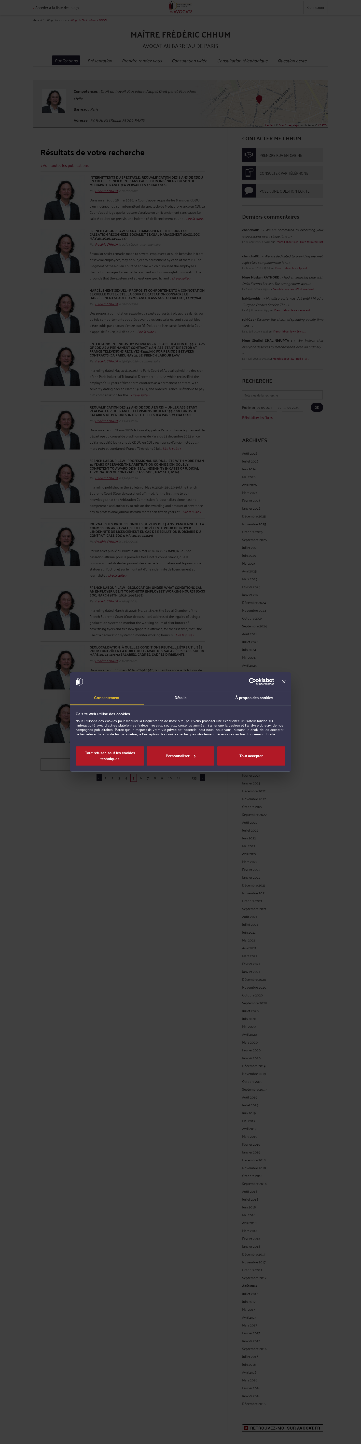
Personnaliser (178, 756)
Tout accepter (251, 756)
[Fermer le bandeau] (284, 681)
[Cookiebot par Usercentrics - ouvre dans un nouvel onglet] (252, 681)
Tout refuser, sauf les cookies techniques (110, 756)
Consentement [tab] (106, 698)
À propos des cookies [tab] (254, 698)
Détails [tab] (181, 698)
